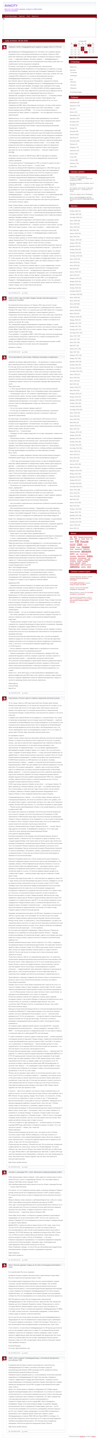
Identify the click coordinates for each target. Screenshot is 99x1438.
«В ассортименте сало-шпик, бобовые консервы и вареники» (33, 357)
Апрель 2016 (74, 387)
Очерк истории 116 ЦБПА (78, 584)
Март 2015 (73, 429)
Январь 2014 (74, 474)
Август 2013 (73, 490)
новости (72, 563)
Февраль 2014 (74, 470)
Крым (87, 539)
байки (77, 554)
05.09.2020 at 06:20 (15, 352)
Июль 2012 (73, 528)
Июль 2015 (73, 416)
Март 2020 (73, 236)
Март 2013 (73, 506)
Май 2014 (73, 461)
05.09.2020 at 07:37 (15, 293)
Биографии (73, 115)
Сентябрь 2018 (74, 294)
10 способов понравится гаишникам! (79, 588)
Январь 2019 (74, 281)
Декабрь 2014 (74, 438)
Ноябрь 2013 (74, 480)
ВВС (71, 537)
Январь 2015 (74, 435)
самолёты (75, 566)
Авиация (72, 105)
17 (82, 50)
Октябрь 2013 (74, 483)
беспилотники (84, 554)
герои (89, 558)
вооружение (73, 558)
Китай (83, 539)
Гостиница (73, 72)
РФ (77, 541)
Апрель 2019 (74, 272)
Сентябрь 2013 (74, 486)
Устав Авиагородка (11, 16)
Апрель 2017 (74, 349)
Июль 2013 (73, 493)
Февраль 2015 (74, 432)
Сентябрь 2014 (74, 448)
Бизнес (72, 112)
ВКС (75, 537)
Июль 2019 (73, 262)
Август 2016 (73, 374)
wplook (93, 1436)
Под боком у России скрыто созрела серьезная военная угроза (34, 698)
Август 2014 (73, 451)
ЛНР (91, 538)
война (90, 556)
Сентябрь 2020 (74, 217)
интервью (80, 560)
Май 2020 (73, 230)
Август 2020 (73, 220)
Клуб (28, 16)
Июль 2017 (73, 339)
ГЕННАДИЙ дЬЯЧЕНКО (77, 583)
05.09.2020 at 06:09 (15, 1431)
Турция (78, 547)
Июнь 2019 (73, 265)
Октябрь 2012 (74, 522)
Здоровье (73, 118)
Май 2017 (73, 345)
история (87, 560)
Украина (72, 163)
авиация (86, 551)
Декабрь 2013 (74, 477)
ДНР (76, 539)
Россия (84, 541)
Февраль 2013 (74, 509)
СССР (73, 544)
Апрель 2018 (74, 310)
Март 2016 (73, 390)
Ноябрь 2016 (74, 365)
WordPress (82, 1436)
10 (82, 47)
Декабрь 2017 (74, 323)
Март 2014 (73, 467)
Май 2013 (73, 499)
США (79, 544)
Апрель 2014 (74, 464)
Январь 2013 (74, 512)
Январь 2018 (74, 320)
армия (72, 554)
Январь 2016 (74, 397)
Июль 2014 (73, 454)
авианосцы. (86, 549)
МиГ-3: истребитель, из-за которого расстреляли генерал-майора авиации (81, 600)
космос (79, 561)
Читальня (73, 85)
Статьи (72, 160)
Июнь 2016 (73, 381)
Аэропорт (22, 16)
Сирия (72, 547)
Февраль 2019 (74, 278)
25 (85, 52)
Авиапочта (35, 16)
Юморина (73, 88)
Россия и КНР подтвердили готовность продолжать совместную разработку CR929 (81, 178)
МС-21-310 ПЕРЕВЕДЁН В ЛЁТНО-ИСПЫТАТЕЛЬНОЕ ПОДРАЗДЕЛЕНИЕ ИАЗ (82, 199)
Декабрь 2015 (74, 400)
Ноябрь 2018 (74, 288)
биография (73, 556)
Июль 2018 (73, 300)
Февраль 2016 (74, 393)
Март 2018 (73, 313)
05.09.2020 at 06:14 (15, 1260)
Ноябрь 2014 (74, 441)
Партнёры (73, 137)
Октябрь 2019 (74, 252)
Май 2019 (73, 268)
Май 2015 (73, 422)
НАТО (72, 541)
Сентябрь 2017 (74, 333)
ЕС (79, 538)
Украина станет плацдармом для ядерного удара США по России (35, 47)
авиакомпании (78, 549)
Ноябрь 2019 (74, 249)
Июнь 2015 (73, 419)
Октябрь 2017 (74, 329)
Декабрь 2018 (74, 284)
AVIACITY (11, 5)
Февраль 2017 (74, 355)
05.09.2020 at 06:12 (15, 1353)
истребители (73, 561)
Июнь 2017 (73, 342)
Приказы (72, 144)
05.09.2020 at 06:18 (15, 693)
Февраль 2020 (74, 240)
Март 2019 (73, 275)
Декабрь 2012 (74, 515)
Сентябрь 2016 (74, 371)
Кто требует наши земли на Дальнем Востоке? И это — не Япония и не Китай (81, 189)
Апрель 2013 (74, 502)
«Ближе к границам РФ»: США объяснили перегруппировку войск (35, 1172)
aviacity (26, 293)
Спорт (72, 157)
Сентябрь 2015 (74, 409)
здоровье (73, 560)
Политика (73, 141)
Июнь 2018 (73, 304)
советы (83, 567)
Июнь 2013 (73, 496)
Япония (71, 549)
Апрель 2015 (74, 425)
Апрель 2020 (74, 233)
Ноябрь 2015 (74, 403)
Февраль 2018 (74, 317)
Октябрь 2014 (74, 445)
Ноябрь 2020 (74, 211)
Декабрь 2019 (74, 246)
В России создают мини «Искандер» (81, 194)
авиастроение (75, 551)
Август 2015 (73, 413)
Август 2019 (73, 259)
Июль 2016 (73, 377)
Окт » (77, 57)
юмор (89, 567)
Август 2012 (73, 525)
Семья (72, 153)
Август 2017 (73, 336)
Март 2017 (73, 352)
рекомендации (74, 564)
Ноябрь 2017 (74, 326)
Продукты (73, 147)
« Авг (73, 57)
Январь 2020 (74, 243)
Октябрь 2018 (74, 291)
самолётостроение (86, 564)
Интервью (73, 121)
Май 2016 (73, 384)
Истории (72, 125)
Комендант (73, 75)
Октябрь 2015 (74, 406)
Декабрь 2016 (74, 361)
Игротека (73, 82)
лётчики (85, 561)
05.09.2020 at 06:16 (15, 1167)
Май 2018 (73, 307)
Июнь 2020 (73, 227)
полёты (84, 563)
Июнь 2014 (73, 457)
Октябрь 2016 (74, 368)
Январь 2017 (74, 358)
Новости (72, 134)
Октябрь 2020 (74, 214)
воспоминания (82, 558)
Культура (72, 131)
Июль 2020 (73, 224)
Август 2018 (73, 297)
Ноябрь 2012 (74, 518)
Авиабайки (73, 102)
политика (77, 563)
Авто (71, 109)
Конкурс (72, 128)
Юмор (72, 166)
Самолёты (73, 150)
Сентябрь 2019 (74, 256)
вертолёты (81, 556)
